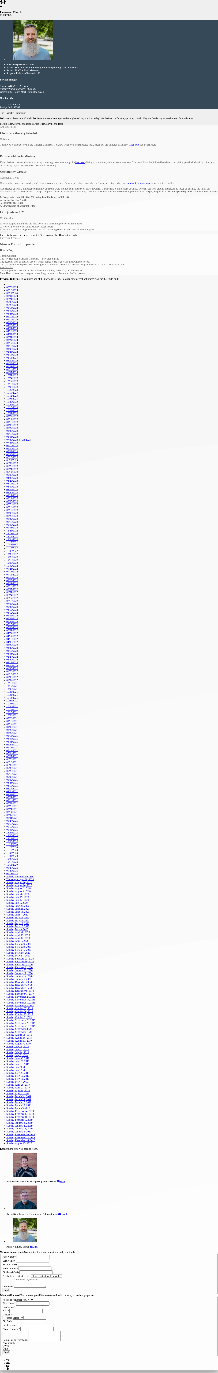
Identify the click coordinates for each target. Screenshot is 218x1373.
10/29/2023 (12, 401)
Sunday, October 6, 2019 (19, 1017)
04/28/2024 (12, 325)
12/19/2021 (12, 683)
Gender (7, 1314)
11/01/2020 (12, 856)
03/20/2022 (12, 647)
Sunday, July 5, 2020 (17, 902)
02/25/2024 (12, 351)
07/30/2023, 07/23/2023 (18, 439)
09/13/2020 (12, 873)
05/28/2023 (12, 466)
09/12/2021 (12, 724)
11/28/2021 (12, 691)
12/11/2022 (12, 536)
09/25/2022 (12, 568)
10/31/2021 (12, 703)
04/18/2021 (12, 785)
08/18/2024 (12, 290)
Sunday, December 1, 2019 (20, 993)
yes (7, 1345)
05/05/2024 (12, 322)
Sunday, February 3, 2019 (19, 1119)
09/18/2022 (12, 571)
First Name (9, 1256)
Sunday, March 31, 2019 (18, 1096)
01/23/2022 (12, 671)
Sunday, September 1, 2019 (20, 1032)
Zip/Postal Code (11, 1272)
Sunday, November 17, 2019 (20, 999)
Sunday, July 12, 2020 (17, 900)
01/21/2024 (12, 366)
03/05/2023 (12, 501)
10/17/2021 (12, 709)
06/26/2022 (12, 606)
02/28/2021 (12, 806)
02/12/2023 (12, 510)
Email (62, 1181)
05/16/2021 (12, 774)
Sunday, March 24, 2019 (18, 1099)
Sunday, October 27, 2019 (19, 1008)
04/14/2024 (12, 331)
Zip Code (8, 1321)
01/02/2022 (12, 680)
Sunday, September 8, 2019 (20, 1029)
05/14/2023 (12, 472)
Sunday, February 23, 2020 (20, 958)
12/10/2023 (12, 384)
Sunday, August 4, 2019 (18, 1043)
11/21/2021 (12, 694)
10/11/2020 (12, 864)
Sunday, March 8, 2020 (18, 952)
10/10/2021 (12, 712)
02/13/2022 (12, 662)
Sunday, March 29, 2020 (18, 944)
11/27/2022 (12, 542)
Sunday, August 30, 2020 (19, 882)
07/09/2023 (12, 448)
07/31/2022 (12, 592)
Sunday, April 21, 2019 (18, 1087)
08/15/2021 (12, 735)
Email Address (10, 1264)
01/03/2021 (12, 829)
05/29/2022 (12, 618)
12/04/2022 (12, 539)
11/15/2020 (12, 850)
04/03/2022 (12, 642)
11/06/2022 (12, 551)
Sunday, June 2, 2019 (17, 1070)
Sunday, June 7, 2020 (17, 914)
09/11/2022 (12, 574)
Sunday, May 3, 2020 (17, 929)
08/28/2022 (12, 580)
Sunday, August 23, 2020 (19, 1143)
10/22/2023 (12, 404)
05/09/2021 (12, 777)
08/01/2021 (12, 741)
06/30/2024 (12, 301)
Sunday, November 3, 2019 (20, 1005)
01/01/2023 (12, 527)
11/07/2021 (12, 700)
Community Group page (138, 183)
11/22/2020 (12, 847)
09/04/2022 (12, 577)
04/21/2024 (12, 328)
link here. (80, 162)
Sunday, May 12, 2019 (17, 1078)
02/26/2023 (12, 504)
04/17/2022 (12, 636)
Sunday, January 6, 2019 (18, 1131)
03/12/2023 (12, 498)
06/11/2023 (12, 460)
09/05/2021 (12, 727)
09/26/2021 (12, 718)
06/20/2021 (12, 759)
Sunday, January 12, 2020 (19, 976)
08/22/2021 (12, 733)
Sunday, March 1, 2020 (18, 955)
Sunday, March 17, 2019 (18, 1102)
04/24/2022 (12, 633)
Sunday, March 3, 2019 (18, 1108)
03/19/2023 (12, 495)
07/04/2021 (12, 753)
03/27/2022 (12, 645)
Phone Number (11, 1268)
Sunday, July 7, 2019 (17, 1055)
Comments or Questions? (16, 1340)
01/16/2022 (12, 674)
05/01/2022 (12, 630)
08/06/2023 (12, 436)
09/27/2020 (12, 867)
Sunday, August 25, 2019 (19, 1034)
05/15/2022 (12, 624)
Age (6, 1311)
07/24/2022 (12, 595)
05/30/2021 (12, 768)
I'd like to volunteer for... (16, 1299)
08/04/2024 (12, 296)
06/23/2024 (12, 305)
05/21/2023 (12, 469)
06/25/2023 (12, 454)
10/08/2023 (12, 410)
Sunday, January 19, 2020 (19, 973)
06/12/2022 (12, 612)
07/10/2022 (12, 601)
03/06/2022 (12, 653)
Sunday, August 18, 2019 (19, 1037)
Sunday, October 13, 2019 (19, 1014)
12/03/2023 (12, 387)
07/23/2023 (12, 442)
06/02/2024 (12, 310)
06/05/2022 (12, 615)
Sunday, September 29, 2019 (20, 1020)
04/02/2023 (12, 489)
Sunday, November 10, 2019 (20, 1002)
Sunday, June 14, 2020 (17, 911)
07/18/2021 (12, 747)
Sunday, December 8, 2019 (20, 990)
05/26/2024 (12, 313)
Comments (8, 1286)
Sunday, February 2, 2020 (19, 967)
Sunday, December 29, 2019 (20, 982)
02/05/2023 (12, 513)
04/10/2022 (12, 639)
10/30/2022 (12, 554)
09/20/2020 (12, 870)
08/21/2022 (12, 583)
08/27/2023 (12, 428)
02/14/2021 (12, 812)
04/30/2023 (12, 477)
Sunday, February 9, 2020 (19, 964)
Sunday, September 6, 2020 (20, 876)
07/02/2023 (12, 451)
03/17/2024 (12, 343)
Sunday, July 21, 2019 (17, 1049)
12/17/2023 (12, 381)
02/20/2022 (12, 659)
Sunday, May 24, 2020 (17, 920)
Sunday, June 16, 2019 (17, 1064)
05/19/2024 (12, 316)
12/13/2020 (12, 838)
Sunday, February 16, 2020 (20, 961)
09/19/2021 (12, 721)
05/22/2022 (12, 621)
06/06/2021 (12, 765)
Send (6, 1290)
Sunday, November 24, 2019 (20, 996)
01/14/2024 (12, 369)
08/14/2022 (12, 586)
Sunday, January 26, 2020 (19, 970)
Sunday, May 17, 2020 (17, 923)
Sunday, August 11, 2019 (19, 1040)
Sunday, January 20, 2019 (19, 1125)
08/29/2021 (12, 730)
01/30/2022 (12, 668)
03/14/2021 (12, 800)
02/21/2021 (12, 809)
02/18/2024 (12, 354)
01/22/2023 (12, 518)
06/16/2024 (12, 307)
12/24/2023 (12, 378)
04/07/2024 (12, 334)
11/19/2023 (12, 392)
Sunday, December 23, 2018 (20, 1137)
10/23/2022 (12, 557)
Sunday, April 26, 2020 (18, 932)
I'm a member (9, 1343)
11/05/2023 (12, 398)
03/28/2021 (12, 794)
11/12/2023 (12, 395)
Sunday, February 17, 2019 (20, 1114)
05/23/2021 (12, 771)
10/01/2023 (12, 413)
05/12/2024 (12, 319)
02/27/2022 (12, 656)
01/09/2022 (12, 677)
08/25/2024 (12, 287)
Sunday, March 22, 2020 (18, 946)
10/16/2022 (12, 560)
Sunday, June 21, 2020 (17, 908)
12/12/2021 (12, 686)
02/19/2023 (12, 507)
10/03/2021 (12, 715)
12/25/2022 (12, 530)
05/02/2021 (12, 779)
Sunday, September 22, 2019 (20, 1023)
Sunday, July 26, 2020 (17, 894)
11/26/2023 (12, 389)
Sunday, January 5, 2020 (18, 979)
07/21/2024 (12, 299)
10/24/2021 (12, 706)
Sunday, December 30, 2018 (20, 1134)
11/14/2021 (12, 697)
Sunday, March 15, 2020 (18, 949)
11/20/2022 (12, 545)
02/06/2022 (12, 665)
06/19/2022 (12, 609)
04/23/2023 (12, 480)
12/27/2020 (12, 832)
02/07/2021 (12, 815)
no (6, 1348)
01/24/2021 (12, 820)
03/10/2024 (12, 345)
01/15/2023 (12, 521)
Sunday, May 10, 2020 (17, 926)
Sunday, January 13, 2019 (19, 1128)
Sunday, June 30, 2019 (17, 1058)
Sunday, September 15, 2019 (20, 1026)
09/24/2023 (12, 416)
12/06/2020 (12, 841)
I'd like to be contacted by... (17, 1276)
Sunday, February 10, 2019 (20, 1117)
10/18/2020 (12, 861)
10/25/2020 (12, 858)
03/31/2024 (12, 337)
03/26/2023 (12, 492)
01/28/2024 (12, 363)
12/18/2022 (12, 533)
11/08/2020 (12, 853)
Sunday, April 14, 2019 (18, 1090)
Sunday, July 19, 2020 (17, 897)
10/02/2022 (12, 565)
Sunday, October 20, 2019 (19, 1011)
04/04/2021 (12, 791)
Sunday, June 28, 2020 (17, 905)
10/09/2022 (12, 562)
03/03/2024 (12, 349)
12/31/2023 (12, 375)
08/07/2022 (12, 589)
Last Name (9, 1260)
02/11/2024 (12, 357)
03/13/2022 (12, 650)
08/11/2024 (12, 293)
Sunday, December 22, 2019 (20, 985)
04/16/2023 (12, 483)
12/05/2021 (12, 689)
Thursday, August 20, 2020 (20, 879)
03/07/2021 (12, 803)
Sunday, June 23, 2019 (17, 1061)
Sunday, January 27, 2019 (19, 1122)
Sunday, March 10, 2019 (18, 1105)
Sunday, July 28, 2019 (17, 1046)
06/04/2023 (12, 463)
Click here (134, 144)
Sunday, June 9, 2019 (17, 1067)
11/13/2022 (12, 548)
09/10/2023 (12, 422)
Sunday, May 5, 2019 (17, 1081)
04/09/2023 (12, 486)
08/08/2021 (12, 738)
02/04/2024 (12, 360)
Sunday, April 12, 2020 (18, 938)
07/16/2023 (12, 445)
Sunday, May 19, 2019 (17, 1075)
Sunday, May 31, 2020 (17, 917)
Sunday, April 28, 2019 (18, 1084)
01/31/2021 (12, 817)
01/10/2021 (12, 826)
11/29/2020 (12, 844)
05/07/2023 (12, 474)
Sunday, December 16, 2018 (20, 1140)
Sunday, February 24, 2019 (20, 1111)
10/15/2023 (12, 407)
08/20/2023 (12, 430)
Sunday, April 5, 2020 (17, 941)
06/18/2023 (12, 457)
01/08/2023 (12, 524)
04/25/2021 (12, 782)
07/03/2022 (12, 603)
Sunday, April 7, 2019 (17, 1093)
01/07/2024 (12, 372)
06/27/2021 (12, 756)
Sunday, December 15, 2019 (20, 988)
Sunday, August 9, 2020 (18, 888)
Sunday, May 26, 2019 (17, 1073)
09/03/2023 (12, 425)
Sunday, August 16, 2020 (19, 885)
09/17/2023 (12, 419)
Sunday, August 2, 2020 (18, 891)
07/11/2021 (12, 750)
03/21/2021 (12, 797)
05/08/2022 (12, 627)
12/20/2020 (12, 835)
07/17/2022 (12, 598)
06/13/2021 (12, 762)
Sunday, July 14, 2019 (17, 1052)
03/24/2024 (12, 340)
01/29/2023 (12, 516)
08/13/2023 (12, 433)
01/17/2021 (12, 823)
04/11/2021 (12, 788)
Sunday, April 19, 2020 (18, 935)
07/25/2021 (12, 744)
